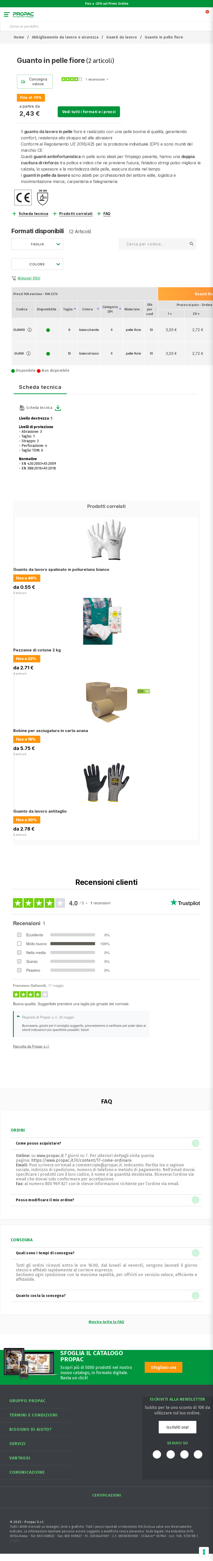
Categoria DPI (110, 309)
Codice (21, 309)
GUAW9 (19, 330)
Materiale (132, 309)
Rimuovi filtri (29, 278)
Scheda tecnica (33, 214)
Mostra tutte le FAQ (106, 1322)
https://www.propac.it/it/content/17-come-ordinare (81, 1160)
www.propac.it (50, 1155)
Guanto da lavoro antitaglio (40, 811)
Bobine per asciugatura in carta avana (50, 730)
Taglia (68, 309)
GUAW (19, 353)
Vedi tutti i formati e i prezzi (89, 111)
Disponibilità (46, 309)
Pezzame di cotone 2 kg (37, 650)
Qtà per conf (149, 309)
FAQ (106, 214)
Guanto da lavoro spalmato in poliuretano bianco (61, 569)
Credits (15, 1541)
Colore (87, 309)
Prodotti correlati (76, 214)
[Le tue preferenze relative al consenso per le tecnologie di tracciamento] (204, 1552)
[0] (207, 15)
